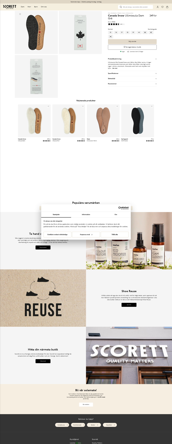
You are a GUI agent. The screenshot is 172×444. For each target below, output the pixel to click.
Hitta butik (43, 361)
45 (151, 32)
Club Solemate (77, 425)
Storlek (110, 29)
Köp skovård (43, 247)
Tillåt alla (115, 234)
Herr (29, 7)
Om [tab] (116, 214)
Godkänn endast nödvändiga (57, 234)
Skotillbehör (114, 13)
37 (122, 32)
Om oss (44, 7)
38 (127, 32)
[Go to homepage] (9, 7)
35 (110, 32)
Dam (22, 7)
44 (145, 32)
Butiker (93, 425)
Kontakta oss (61, 425)
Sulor (124, 13)
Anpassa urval (85, 234)
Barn (36, 7)
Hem (109, 13)
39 (133, 32)
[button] (35, 172)
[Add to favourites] (20, 14)
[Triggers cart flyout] (167, 7)
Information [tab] (86, 214)
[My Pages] (157, 7)
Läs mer (129, 304)
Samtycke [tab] (56, 214)
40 (139, 32)
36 (116, 32)
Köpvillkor (109, 425)
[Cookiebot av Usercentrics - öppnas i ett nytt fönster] (120, 208)
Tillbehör (119, 13)
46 (110, 36)
